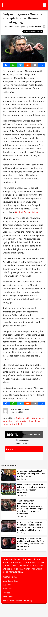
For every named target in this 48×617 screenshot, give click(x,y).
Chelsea (20, 418)
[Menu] (2, 5)
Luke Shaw (34, 421)
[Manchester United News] (24, 442)
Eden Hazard (31, 418)
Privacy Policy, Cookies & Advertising (17, 600)
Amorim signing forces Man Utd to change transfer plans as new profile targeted (31, 473)
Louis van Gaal (21, 421)
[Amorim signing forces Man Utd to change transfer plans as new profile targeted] (8, 475)
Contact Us (7, 585)
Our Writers (7, 589)
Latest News (8, 26)
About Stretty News (10, 581)
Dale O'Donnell (36, 27)
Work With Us (8, 596)
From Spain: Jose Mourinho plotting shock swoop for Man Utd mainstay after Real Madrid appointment (30, 542)
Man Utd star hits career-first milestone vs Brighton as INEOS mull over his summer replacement (31, 488)
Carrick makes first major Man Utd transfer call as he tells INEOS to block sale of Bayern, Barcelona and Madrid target (30, 526)
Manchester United (13, 424)
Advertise (6, 592)
